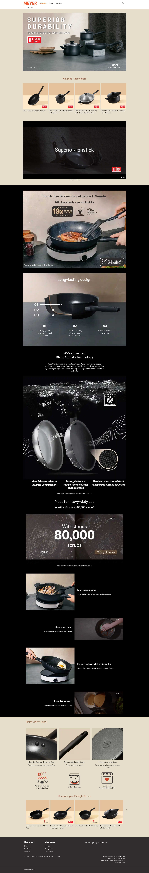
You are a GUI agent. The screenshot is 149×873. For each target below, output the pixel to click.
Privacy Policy (49, 849)
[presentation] (127, 810)
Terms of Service (29, 856)
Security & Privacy (49, 856)
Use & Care (27, 849)
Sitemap (47, 846)
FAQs (25, 846)
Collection (44, 3)
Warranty (27, 851)
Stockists (59, 3)
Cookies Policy (49, 851)
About (51, 3)
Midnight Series (30, 7)
